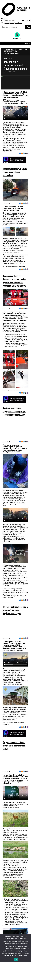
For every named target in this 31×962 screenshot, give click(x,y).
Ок (16, 959)
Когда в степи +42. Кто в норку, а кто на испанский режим (14, 745)
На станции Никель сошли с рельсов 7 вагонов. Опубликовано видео (15, 610)
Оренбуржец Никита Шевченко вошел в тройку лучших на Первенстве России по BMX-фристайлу (14, 280)
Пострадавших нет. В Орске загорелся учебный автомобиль (15, 172)
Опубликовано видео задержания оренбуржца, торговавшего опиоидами (14, 411)
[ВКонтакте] (20, 153)
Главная (7, 50)
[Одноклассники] (22, 153)
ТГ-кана (20, 103)
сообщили (20, 670)
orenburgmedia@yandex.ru (13, 23)
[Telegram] (24, 153)
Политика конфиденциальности (15, 956)
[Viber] (27, 153)
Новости (10, 58)
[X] (26, 153)
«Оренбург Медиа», (17, 122)
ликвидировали (8, 208)
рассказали (10, 802)
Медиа (13, 50)
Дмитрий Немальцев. (12, 924)
